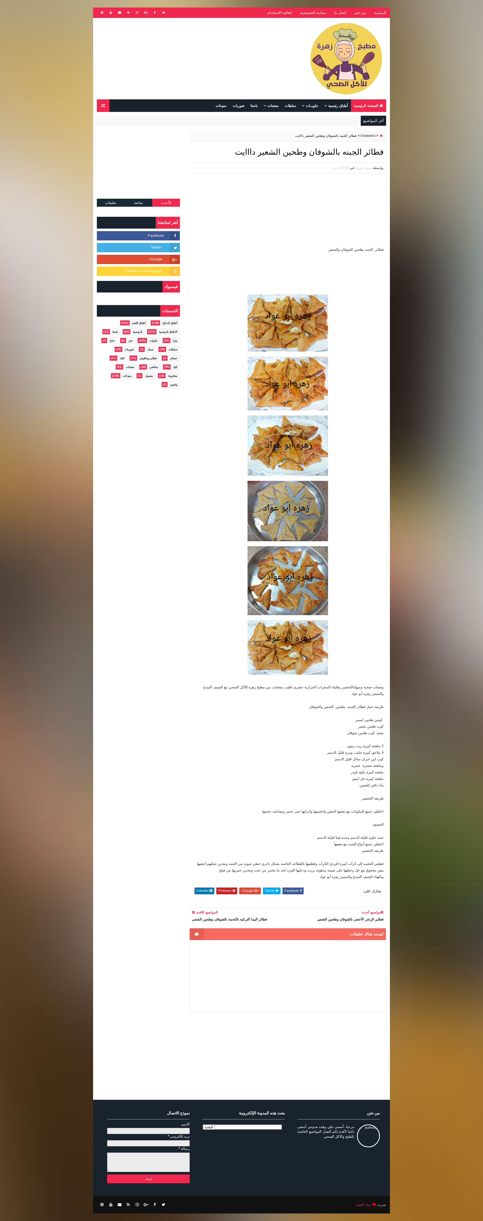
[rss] (128, 12)
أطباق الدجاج (170, 322)
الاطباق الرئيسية (168, 331)
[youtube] (110, 12)
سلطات (290, 106)
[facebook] (154, 12)
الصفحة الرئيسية (366, 106)
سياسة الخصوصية (313, 13)
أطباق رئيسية (338, 106)
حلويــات (312, 106)
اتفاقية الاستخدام (279, 13)
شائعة (138, 203)
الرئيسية (380, 13)
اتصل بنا (340, 13)
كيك (175, 366)
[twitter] (163, 12)
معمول (149, 375)
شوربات (239, 106)
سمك (150, 349)
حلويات (153, 340)
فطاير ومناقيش (148, 358)
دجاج (112, 340)
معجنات (273, 106)
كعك (122, 358)
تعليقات (110, 203)
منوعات (221, 106)
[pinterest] (102, 12)
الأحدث (166, 203)
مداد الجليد (363, 1205)
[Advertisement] (188, 58)
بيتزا (175, 340)
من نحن (360, 13)
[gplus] (146, 12)
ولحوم (173, 384)
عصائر (173, 358)
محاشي (153, 366)
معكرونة (172, 375)
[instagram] (137, 12)
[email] (119, 12)
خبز (131, 340)
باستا (254, 106)
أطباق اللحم (139, 322)
